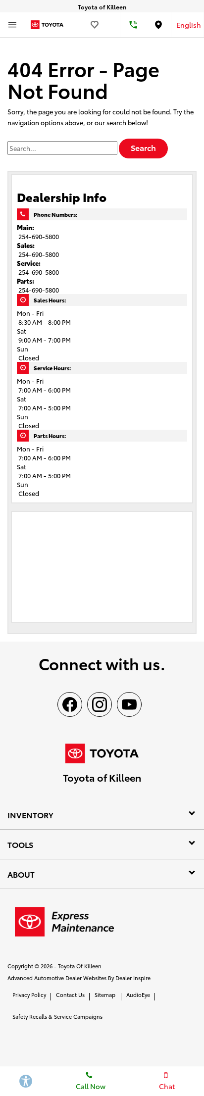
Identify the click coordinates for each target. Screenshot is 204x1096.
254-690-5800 (38, 236)
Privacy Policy (29, 994)
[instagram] (99, 704)
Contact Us (70, 994)
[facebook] (69, 704)
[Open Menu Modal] (12, 24)
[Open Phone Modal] (133, 24)
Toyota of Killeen (80, 966)
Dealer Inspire (133, 978)
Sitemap (105, 994)
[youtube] (129, 704)
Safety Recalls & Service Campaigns (57, 1016)
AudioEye (138, 994)
